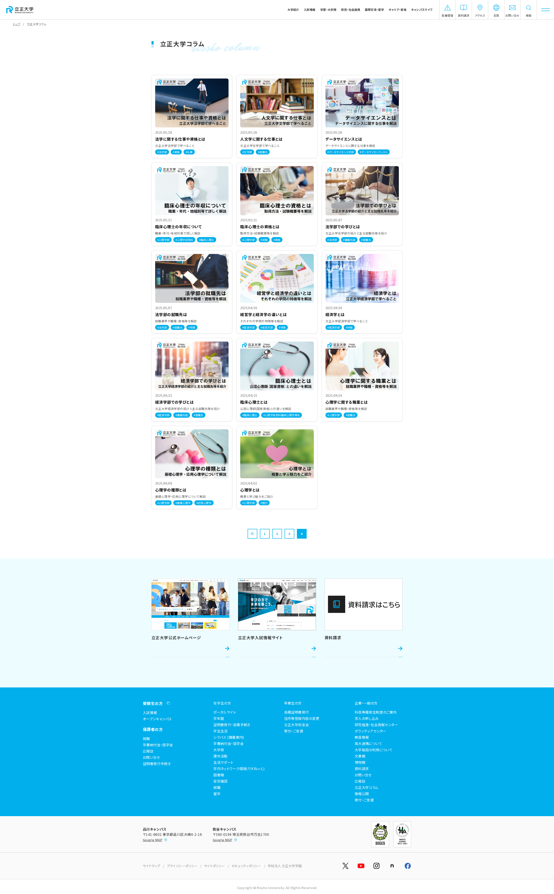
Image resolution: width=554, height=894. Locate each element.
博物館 (360, 762)
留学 (217, 793)
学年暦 (218, 718)
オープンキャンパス (157, 718)
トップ (16, 24)
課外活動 (220, 756)
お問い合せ (151, 757)
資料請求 (362, 768)
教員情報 (362, 737)
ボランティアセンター (371, 730)
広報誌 (148, 751)
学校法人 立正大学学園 (285, 866)
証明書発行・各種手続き (231, 724)
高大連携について (368, 743)
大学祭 (218, 749)
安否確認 (220, 781)
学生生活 (220, 730)
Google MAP (152, 840)
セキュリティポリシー (246, 866)
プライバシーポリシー (182, 866)
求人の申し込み (367, 718)
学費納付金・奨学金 (158, 744)
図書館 (218, 774)
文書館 (360, 756)
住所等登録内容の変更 (301, 718)
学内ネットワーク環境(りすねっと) (239, 768)
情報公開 (362, 793)
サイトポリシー (214, 866)
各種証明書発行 (296, 712)
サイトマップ (151, 866)
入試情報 (150, 712)
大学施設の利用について (374, 749)
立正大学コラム (366, 787)
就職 (146, 738)
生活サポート (223, 762)
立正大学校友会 (296, 724)
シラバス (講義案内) (228, 737)
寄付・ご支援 (293, 730)
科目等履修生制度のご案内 (376, 712)
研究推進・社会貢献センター (376, 724)
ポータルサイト (224, 712)
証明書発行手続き (157, 763)
